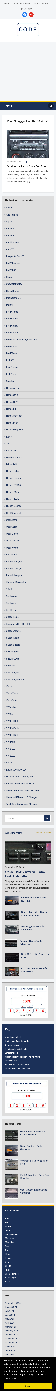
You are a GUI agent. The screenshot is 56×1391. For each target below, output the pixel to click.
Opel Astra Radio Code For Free (26, 166)
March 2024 (10, 1327)
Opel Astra (11, 520)
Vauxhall (10, 665)
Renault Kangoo (14, 561)
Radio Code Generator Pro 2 (20, 783)
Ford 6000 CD (13, 318)
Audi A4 (10, 235)
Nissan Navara (13, 478)
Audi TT (10, 249)
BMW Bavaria (13, 263)
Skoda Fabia (12, 617)
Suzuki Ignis (12, 651)
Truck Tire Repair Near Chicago (21, 804)
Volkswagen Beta (15, 679)
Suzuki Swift (12, 658)
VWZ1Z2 (10, 748)
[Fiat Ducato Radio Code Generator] (12, 971)
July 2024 (9, 1311)
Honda (8, 1226)
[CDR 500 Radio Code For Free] (12, 957)
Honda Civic (12, 395)
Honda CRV (12, 402)
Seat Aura (11, 603)
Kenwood (11, 450)
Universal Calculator (16, 582)
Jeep (8, 443)
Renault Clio (12, 554)
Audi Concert (12, 242)
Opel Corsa (11, 526)
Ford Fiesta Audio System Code (22, 339)
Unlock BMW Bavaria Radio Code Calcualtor (33, 1133)
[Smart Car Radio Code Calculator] (12, 900)
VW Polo (10, 742)
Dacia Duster (12, 291)
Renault (8, 1258)
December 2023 (12, 1338)
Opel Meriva (12, 533)
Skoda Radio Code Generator (18, 1065)
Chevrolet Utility (14, 284)
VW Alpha (11, 707)
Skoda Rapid (12, 637)
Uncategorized (12, 1274)
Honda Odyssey (14, 415)
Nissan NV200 (13, 485)
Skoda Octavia (13, 631)
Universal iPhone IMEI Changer (21, 797)
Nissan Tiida (12, 499)
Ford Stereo (12, 311)
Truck (7, 1270)
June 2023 (10, 1350)
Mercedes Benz (14, 457)
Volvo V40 (11, 700)
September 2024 (13, 1303)
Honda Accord (13, 388)
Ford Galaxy (12, 325)
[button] (7, 106)
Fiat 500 (10, 360)
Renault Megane (14, 575)
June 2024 (10, 1315)
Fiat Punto (11, 374)
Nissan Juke (12, 471)
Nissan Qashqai (14, 506)
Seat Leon (11, 610)
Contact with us (41, 3)
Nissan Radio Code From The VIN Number (23, 1057)
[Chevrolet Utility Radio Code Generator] (12, 915)
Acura (9, 207)
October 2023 (11, 1346)
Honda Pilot (12, 422)
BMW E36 (11, 270)
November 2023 (12, 1342)
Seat (7, 1262)
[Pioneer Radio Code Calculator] (11, 943)
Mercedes (9, 1238)
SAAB (9, 589)
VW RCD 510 (12, 735)
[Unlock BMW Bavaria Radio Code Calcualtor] (28, 852)
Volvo (9, 686)
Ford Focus (12, 346)
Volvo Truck (12, 693)
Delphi (9, 304)
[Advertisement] (28, 72)
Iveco (9, 436)
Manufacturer (11, 1234)
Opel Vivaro (12, 547)
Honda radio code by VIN (16, 1049)
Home (6, 3)
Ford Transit (12, 353)
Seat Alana (11, 596)
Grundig (10, 381)
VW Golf (10, 714)
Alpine (9, 221)
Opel (27, 162)
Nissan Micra (12, 492)
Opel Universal (13, 513)
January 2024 (11, 1335)
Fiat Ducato (12, 367)
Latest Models (11, 1053)
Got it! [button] (28, 1386)
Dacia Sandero (13, 298)
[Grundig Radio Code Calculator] (12, 929)
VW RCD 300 (12, 721)
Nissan (8, 1246)
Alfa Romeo (12, 214)
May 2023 (9, 1354)
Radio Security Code (16, 769)
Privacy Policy (26, 9)
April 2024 (9, 1323)
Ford (7, 1222)
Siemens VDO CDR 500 (18, 624)
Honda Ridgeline (14, 429)
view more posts (43, 833)
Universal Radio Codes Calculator (22, 790)
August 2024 (11, 1307)
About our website (21, 3)
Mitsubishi (11, 464)
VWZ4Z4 (10, 762)
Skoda (8, 1266)
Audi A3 (10, 228)
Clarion (9, 277)
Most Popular (14, 832)
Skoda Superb (13, 644)
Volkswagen (12, 672)
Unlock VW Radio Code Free (17, 1069)
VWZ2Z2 (10, 755)
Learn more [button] (10, 1378)
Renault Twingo (14, 568)
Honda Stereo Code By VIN (19, 776)
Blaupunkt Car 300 (15, 256)
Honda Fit (11, 409)
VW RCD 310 (12, 728)
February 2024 (11, 1331)
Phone (8, 1254)
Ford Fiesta (12, 332)
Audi (7, 1218)
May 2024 (9, 1319)
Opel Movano (13, 540)
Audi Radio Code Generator (17, 1041)
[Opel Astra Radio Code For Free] (28, 143)
